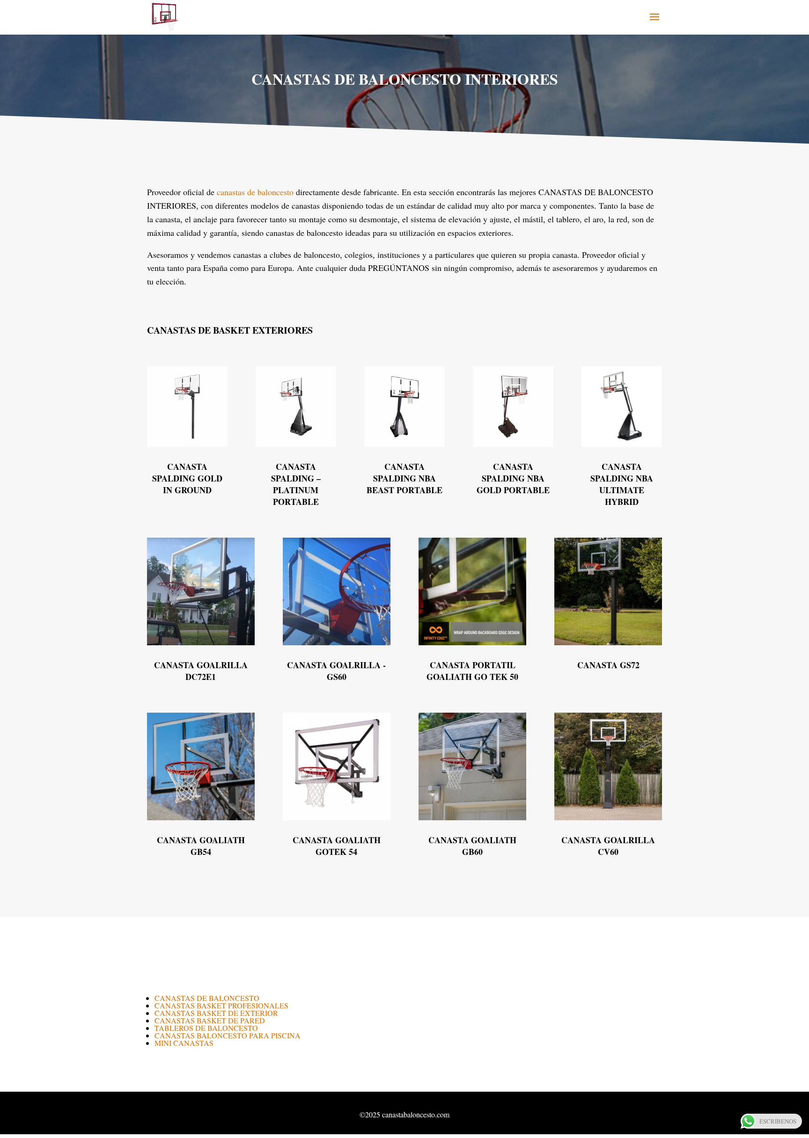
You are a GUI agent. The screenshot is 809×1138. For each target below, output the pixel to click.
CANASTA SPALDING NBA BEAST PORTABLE (404, 478)
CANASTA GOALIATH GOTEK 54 (337, 846)
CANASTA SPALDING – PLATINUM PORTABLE (296, 484)
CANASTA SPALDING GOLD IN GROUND (187, 478)
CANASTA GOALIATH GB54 (201, 846)
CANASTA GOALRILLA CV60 (608, 846)
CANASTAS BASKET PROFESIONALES (221, 1005)
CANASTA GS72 (608, 665)
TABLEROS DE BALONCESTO (206, 1028)
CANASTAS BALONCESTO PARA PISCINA (227, 1035)
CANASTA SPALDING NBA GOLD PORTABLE (513, 478)
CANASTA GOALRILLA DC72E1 (201, 671)
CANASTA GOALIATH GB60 (472, 846)
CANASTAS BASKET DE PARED (209, 1020)
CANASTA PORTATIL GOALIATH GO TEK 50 (472, 671)
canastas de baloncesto (255, 191)
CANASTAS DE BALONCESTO (206, 998)
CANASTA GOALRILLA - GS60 (336, 671)
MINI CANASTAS (183, 1043)
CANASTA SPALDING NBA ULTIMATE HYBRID (621, 484)
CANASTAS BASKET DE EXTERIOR (216, 1013)
